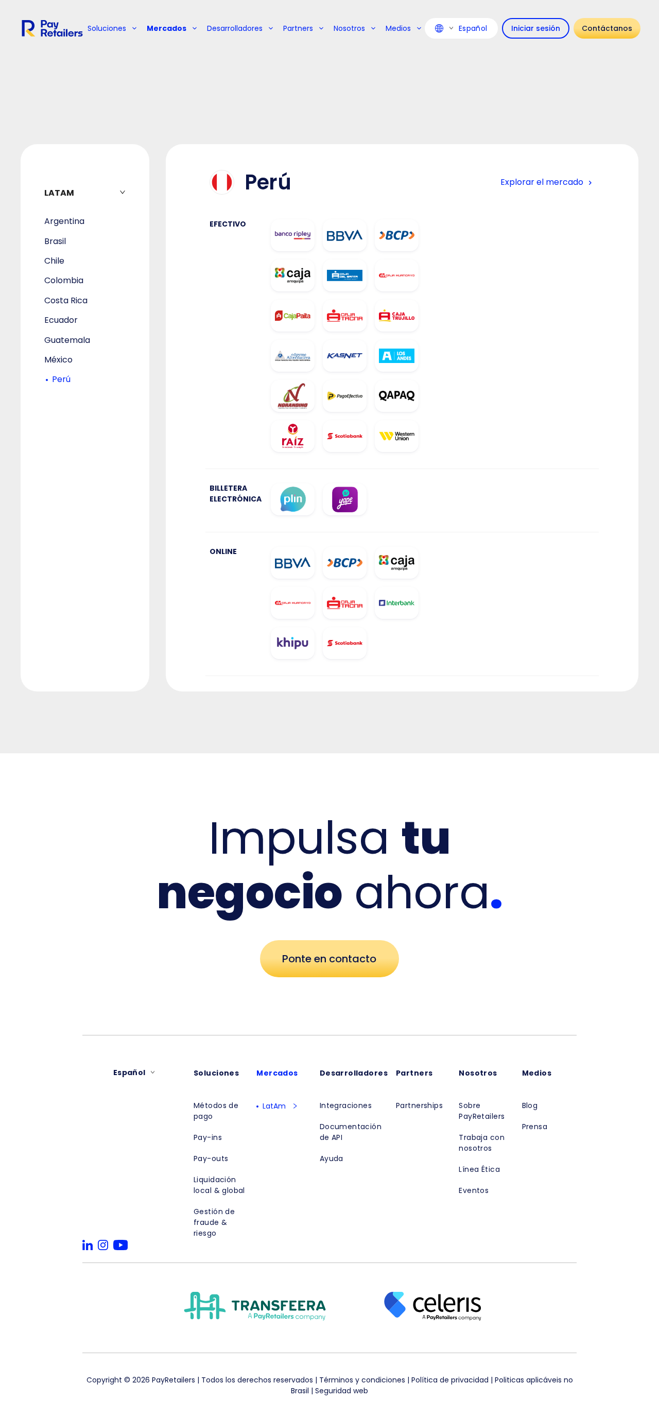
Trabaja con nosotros (482, 1142)
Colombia (63, 280)
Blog (530, 1105)
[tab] (85, 192)
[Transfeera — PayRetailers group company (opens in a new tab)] (255, 1308)
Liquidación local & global (219, 1185)
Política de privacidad (450, 1380)
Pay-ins (208, 1137)
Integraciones (346, 1105)
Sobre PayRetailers (482, 1110)
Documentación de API (350, 1132)
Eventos (474, 1190)
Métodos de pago (216, 1110)
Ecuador (61, 320)
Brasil (55, 241)
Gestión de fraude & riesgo (214, 1222)
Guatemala (67, 340)
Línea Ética (479, 1169)
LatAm (274, 1106)
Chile (54, 261)
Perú (61, 379)
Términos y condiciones (362, 1380)
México (58, 360)
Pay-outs (211, 1158)
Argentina (64, 221)
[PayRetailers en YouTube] (120, 1245)
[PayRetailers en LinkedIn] (87, 1245)
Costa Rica (66, 300)
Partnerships (419, 1105)
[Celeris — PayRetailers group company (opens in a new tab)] (432, 1308)
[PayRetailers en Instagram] (103, 1245)
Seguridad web (341, 1391)
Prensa (535, 1126)
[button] (292, 1106)
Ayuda (331, 1158)
